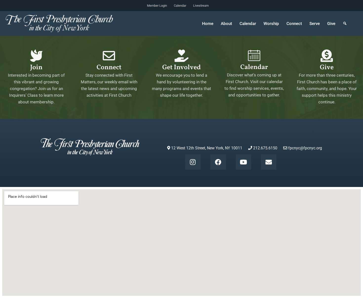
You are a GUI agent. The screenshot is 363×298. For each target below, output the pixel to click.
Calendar (180, 5)
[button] (345, 23)
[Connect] (109, 55)
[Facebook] (218, 162)
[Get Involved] (181, 55)
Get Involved (181, 67)
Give (331, 23)
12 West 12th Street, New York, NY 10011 (206, 148)
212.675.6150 (264, 148)
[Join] (36, 55)
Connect (109, 67)
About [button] (226, 23)
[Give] (327, 55)
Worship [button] (271, 23)
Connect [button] (294, 23)
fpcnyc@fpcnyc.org (305, 148)
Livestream (201, 5)
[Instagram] (193, 162)
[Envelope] (268, 162)
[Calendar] (254, 55)
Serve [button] (314, 23)
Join (36, 67)
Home (207, 23)
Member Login (157, 5)
